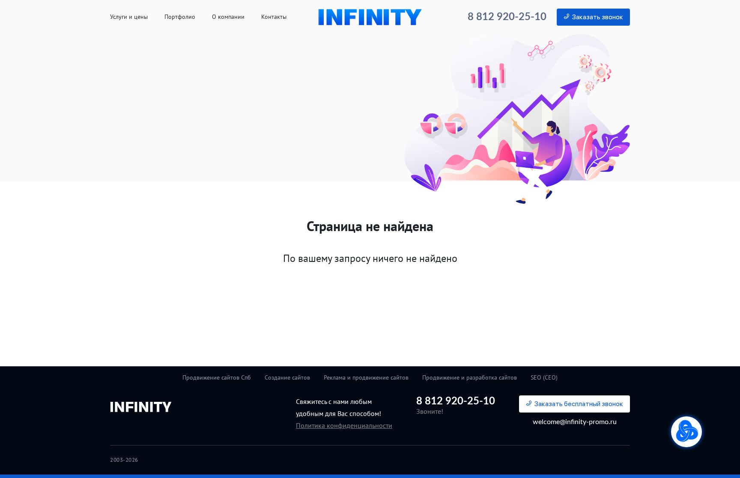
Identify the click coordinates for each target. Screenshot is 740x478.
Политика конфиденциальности (344, 425)
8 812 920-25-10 (507, 17)
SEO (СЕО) (544, 377)
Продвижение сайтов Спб (216, 377)
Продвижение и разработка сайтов (469, 377)
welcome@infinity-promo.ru (575, 422)
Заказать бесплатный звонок (578, 404)
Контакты (273, 17)
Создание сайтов (287, 377)
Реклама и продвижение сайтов (366, 377)
